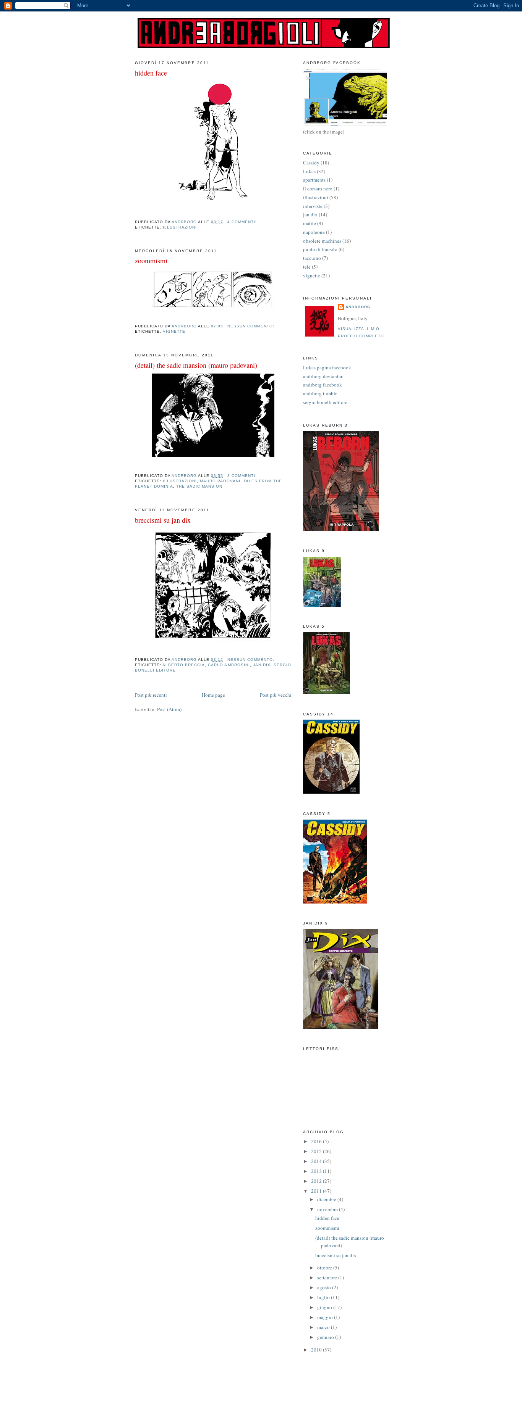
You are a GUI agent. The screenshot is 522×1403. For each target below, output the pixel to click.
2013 (317, 1171)
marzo (324, 1327)
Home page (213, 694)
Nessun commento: (251, 326)
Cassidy (311, 162)
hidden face (151, 72)
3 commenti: (242, 476)
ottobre (325, 1267)
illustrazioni (180, 227)
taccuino (312, 258)
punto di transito (320, 249)
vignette (174, 331)
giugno (325, 1307)
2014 (317, 1161)
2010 (317, 1349)
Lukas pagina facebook (327, 367)
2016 (317, 1141)
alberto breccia (183, 665)
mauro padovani (220, 481)
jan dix (262, 665)
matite (309, 223)
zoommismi (151, 260)
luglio (324, 1297)
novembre (328, 1209)
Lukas (309, 171)
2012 (317, 1180)
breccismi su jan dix (163, 520)
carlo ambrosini (229, 665)
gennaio (326, 1337)
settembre (327, 1277)
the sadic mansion (199, 486)
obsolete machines (322, 240)
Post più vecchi (276, 694)
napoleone (314, 232)
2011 (317, 1190)
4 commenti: (242, 222)
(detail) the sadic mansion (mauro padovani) (196, 365)
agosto (324, 1287)
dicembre (327, 1199)
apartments (314, 179)
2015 (317, 1151)
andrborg (358, 307)
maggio (325, 1317)
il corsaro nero (317, 188)
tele (307, 266)
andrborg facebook (322, 384)
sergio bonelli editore (325, 402)
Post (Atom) (169, 709)
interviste (313, 206)
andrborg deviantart (323, 376)
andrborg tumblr (320, 393)
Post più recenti (151, 694)
